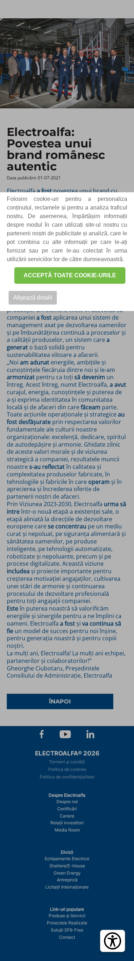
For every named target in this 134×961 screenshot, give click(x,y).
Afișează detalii (32, 298)
